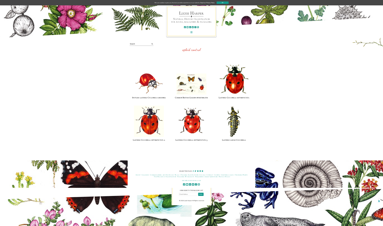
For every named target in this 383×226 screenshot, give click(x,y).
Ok (222, 2)
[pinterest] (195, 27)
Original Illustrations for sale (192, 175)
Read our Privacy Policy (207, 2)
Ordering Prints (241, 175)
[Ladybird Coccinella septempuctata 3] (191, 121)
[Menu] (191, 32)
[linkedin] (190, 27)
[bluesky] (193, 27)
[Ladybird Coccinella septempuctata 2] (149, 121)
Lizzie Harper (191, 13)
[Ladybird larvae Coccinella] (234, 121)
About (138, 175)
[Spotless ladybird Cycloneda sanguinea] (149, 84)
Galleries (145, 175)
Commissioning (156, 175)
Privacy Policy (224, 176)
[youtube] (188, 27)
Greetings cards (227, 175)
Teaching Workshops (185, 176)
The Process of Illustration (165, 176)
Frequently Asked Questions (206, 176)
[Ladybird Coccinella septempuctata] (234, 79)
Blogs (177, 175)
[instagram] (198, 27)
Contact (209, 175)
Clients (217, 175)
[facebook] (185, 27)
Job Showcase (168, 175)
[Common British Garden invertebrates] (191, 84)
